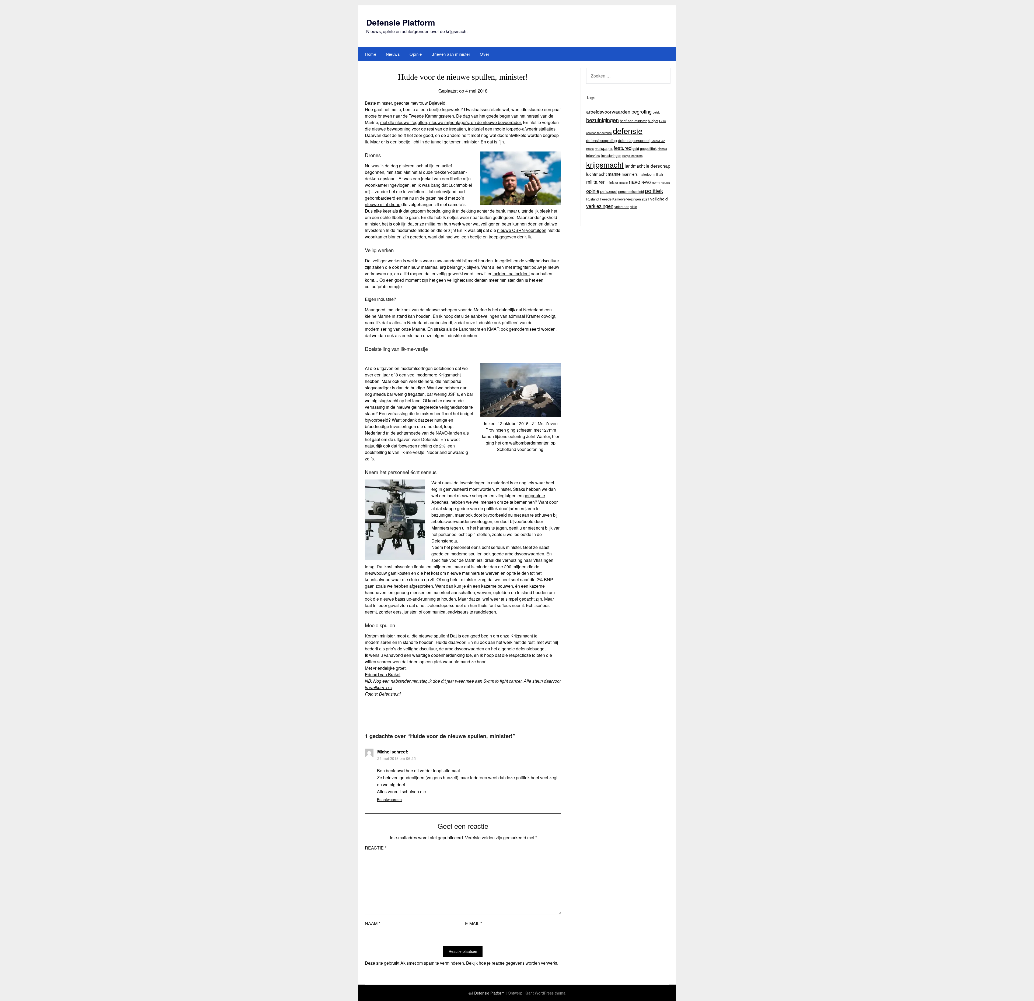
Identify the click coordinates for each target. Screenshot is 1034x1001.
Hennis (662, 148)
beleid (656, 112)
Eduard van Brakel (382, 674)
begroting (641, 111)
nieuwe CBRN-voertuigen (521, 230)
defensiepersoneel (633, 140)
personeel (608, 191)
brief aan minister (633, 120)
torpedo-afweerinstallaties (531, 129)
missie (623, 182)
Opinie (416, 54)
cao (662, 120)
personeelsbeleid (631, 191)
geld (636, 148)
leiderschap (658, 165)
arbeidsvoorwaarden (608, 111)
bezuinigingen (602, 120)
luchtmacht (596, 174)
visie (633, 206)
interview (593, 155)
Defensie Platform (400, 22)
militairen (596, 181)
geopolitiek (648, 148)
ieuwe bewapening (392, 129)
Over (484, 54)
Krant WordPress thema (545, 993)
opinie (592, 190)
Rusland (592, 199)
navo (634, 181)
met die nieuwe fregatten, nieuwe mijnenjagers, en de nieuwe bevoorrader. (451, 122)
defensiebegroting (601, 140)
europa (601, 148)
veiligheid (659, 199)
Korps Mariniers (632, 156)
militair (658, 174)
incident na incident (511, 273)
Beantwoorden (389, 799)
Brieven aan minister (450, 54)
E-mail (473, 923)
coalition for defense (599, 133)
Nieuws (393, 54)
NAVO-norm (650, 182)
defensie (627, 130)
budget (653, 120)
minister (612, 182)
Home (370, 54)
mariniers (630, 174)
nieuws (665, 182)
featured (622, 147)
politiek (654, 190)
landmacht (635, 166)
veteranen (621, 206)
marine (614, 174)
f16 (611, 149)
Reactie (375, 848)
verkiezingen (599, 205)
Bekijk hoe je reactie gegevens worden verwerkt (511, 963)
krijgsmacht (605, 164)
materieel (645, 174)
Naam (372, 923)
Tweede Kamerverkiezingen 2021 (624, 199)
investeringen (611, 155)
